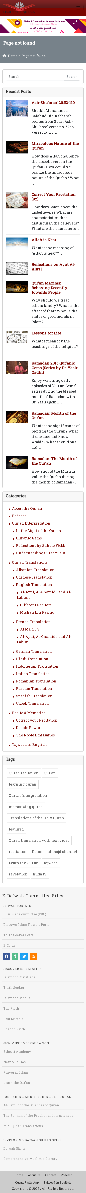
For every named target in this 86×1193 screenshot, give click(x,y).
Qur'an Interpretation (31, 523)
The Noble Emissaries (35, 735)
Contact (50, 1175)
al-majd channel (62, 851)
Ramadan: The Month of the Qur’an (54, 461)
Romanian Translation (36, 681)
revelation (18, 874)
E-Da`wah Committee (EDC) (24, 914)
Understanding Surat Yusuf (40, 552)
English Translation (34, 584)
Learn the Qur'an (16, 1082)
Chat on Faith (14, 1029)
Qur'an (50, 773)
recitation (18, 851)
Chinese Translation (34, 577)
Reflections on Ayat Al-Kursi (53, 266)
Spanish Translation (34, 695)
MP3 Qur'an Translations (23, 1126)
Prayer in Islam (15, 1072)
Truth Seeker (13, 987)
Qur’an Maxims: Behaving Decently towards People (49, 287)
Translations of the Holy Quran (36, 817)
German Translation (34, 651)
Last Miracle (13, 1019)
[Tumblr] (15, 956)
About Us (34, 1175)
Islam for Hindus (16, 998)
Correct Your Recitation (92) (54, 196)
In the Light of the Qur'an (38, 530)
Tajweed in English (29, 744)
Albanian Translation (35, 569)
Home (18, 1175)
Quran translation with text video (39, 840)
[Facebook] (6, 956)
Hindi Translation (32, 658)
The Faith (11, 1008)
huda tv (40, 874)
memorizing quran (26, 806)
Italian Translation (33, 673)
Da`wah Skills (14, 1148)
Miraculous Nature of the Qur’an (55, 145)
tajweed (51, 862)
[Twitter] (24, 956)
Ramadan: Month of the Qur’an (54, 415)
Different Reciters (36, 604)
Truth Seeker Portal (19, 935)
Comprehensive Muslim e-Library (30, 1158)
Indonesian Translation (37, 666)
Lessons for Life (46, 332)
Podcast (19, 515)
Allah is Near (44, 239)
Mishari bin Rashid (37, 612)
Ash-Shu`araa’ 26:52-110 (53, 102)
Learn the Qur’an (24, 862)
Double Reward (29, 727)
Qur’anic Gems (29, 538)
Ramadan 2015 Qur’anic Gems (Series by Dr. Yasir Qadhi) (55, 367)
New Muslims (14, 1062)
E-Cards (9, 945)
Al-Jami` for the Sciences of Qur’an (31, 1105)
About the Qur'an (27, 508)
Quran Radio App (27, 1182)
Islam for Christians (19, 977)
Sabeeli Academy (17, 1051)
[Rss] (33, 956)
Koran (37, 851)
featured (16, 829)
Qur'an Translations (30, 562)
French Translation (33, 621)
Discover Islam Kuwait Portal (27, 924)
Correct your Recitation (37, 720)
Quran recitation (24, 773)
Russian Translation (34, 688)
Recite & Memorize (28, 712)
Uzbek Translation (32, 703)
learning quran (22, 784)
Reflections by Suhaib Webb (40, 545)
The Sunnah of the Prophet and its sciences (38, 1115)
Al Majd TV (30, 629)
